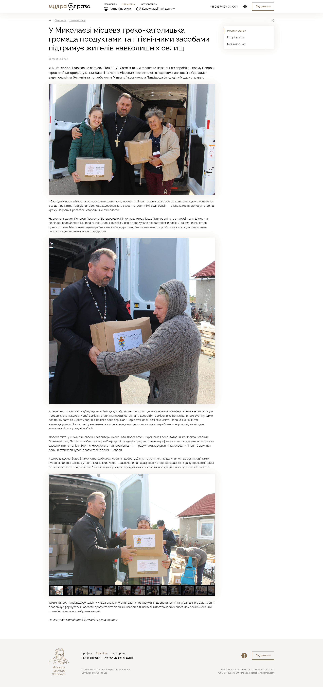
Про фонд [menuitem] (87, 653)
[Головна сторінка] (50, 20)
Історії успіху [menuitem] (235, 37)
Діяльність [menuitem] (101, 653)
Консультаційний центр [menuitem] (119, 657)
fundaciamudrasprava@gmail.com (257, 673)
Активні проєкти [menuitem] (120, 8)
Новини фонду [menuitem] (236, 30)
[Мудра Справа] (70, 7)
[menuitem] (110, 4)
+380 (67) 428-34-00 (228, 673)
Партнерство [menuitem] (118, 653)
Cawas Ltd (101, 673)
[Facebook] (244, 655)
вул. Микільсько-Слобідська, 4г (237, 669)
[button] (210, 529)
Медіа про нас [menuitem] (236, 44)
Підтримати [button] (263, 6)
